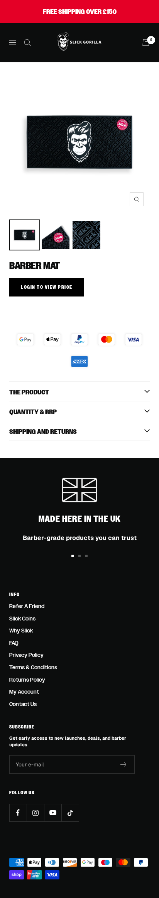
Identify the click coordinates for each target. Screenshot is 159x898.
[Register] (123, 764)
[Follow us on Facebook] (18, 812)
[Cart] (146, 42)
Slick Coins (22, 618)
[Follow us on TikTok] (70, 812)
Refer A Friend (26, 606)
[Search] (27, 42)
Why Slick (21, 630)
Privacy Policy (26, 655)
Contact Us (23, 704)
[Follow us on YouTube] (52, 812)
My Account (24, 692)
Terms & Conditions (33, 667)
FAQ (14, 643)
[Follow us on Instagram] (35, 812)
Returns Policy (27, 680)
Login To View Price (47, 287)
